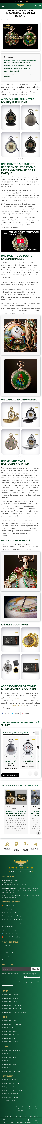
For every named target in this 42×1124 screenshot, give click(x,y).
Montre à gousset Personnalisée (12, 919)
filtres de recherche (17, 895)
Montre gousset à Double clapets (12, 1005)
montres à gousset (13, 698)
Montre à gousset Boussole (10, 1097)
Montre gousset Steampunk (10, 1034)
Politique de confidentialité (32, 976)
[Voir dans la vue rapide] (6, 756)
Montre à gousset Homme (9, 909)
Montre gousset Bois (8, 1067)
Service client (8, 882)
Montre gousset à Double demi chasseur (14, 1012)
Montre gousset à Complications (12, 1090)
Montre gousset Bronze (9, 1064)
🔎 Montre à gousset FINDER (10, 933)
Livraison (25, 1109)
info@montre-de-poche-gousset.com (15, 884)
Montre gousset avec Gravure (11, 1071)
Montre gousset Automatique (11, 1083)
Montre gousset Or (7, 1053)
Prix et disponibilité (11, 71)
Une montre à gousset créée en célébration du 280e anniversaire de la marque (20, 61)
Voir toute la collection (10, 775)
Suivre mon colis (7, 945)
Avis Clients (5, 956)
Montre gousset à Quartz (9, 1087)
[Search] (36, 6)
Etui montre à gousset (8, 926)
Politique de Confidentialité (22, 1107)
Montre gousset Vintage (9, 1020)
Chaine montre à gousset (9, 930)
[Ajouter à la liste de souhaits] (15, 756)
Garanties (18, 1109)
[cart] (40, 6)
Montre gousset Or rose (9, 1060)
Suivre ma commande (10, 880)
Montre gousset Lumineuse (10, 1041)
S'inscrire (35, 969)
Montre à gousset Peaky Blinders (12, 916)
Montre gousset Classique (10, 1031)
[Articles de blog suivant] (38, 833)
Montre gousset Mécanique (10, 1079)
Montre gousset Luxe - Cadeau (11, 1024)
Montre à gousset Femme (9, 912)
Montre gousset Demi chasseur (11, 1008)
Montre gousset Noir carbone (11, 1050)
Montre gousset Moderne (9, 1027)
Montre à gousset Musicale (10, 1094)
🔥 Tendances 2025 (8, 905)
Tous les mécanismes (8, 1100)
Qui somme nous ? (7, 952)
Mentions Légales (7, 1107)
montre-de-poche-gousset (16, 1116)
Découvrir (12, 123)
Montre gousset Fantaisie (9, 1038)
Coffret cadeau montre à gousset (12, 923)
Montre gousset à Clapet (9, 1001)
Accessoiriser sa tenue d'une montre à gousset (18, 75)
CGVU (31, 1109)
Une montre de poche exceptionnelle (17, 65)
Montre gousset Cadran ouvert (11, 998)
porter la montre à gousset (15, 705)
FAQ (3, 959)
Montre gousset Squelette (10, 994)
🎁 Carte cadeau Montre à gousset (12, 937)
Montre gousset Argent (9, 1057)
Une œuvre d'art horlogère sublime (17, 68)
